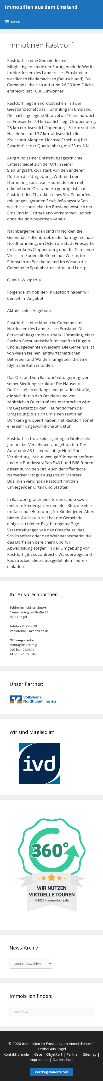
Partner (72, 1054)
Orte (38, 1054)
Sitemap (90, 1054)
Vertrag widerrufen (51, 1072)
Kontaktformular (16, 1054)
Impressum (39, 1059)
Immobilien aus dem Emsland (41, 7)
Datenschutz (63, 1059)
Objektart (54, 1054)
